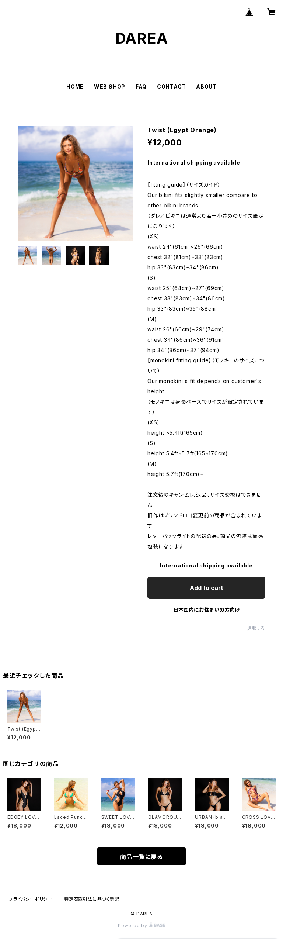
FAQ (141, 86)
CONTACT (171, 86)
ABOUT (206, 86)
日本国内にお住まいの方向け (206, 610)
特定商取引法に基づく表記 (91, 899)
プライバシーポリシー (30, 899)
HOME (75, 86)
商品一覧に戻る (141, 856)
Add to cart (206, 587)
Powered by (133, 925)
